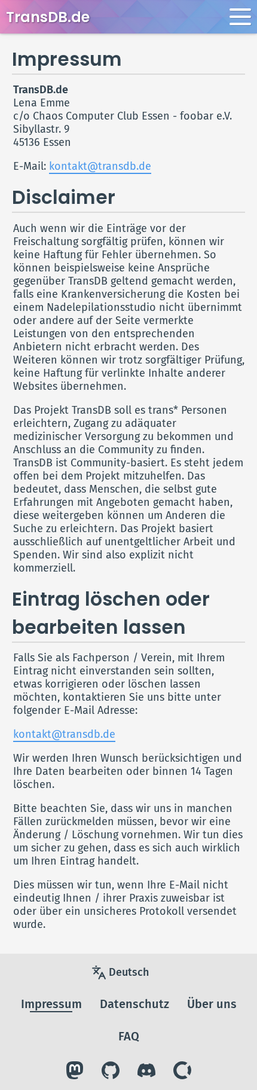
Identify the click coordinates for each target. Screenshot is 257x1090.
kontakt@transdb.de (100, 166)
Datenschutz (134, 1004)
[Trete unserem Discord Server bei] (146, 1070)
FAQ (128, 1036)
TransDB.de (48, 17)
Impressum (51, 1004)
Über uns (212, 1004)
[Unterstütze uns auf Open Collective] (182, 1070)
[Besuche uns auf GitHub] (111, 1070)
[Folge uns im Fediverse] (75, 1070)
